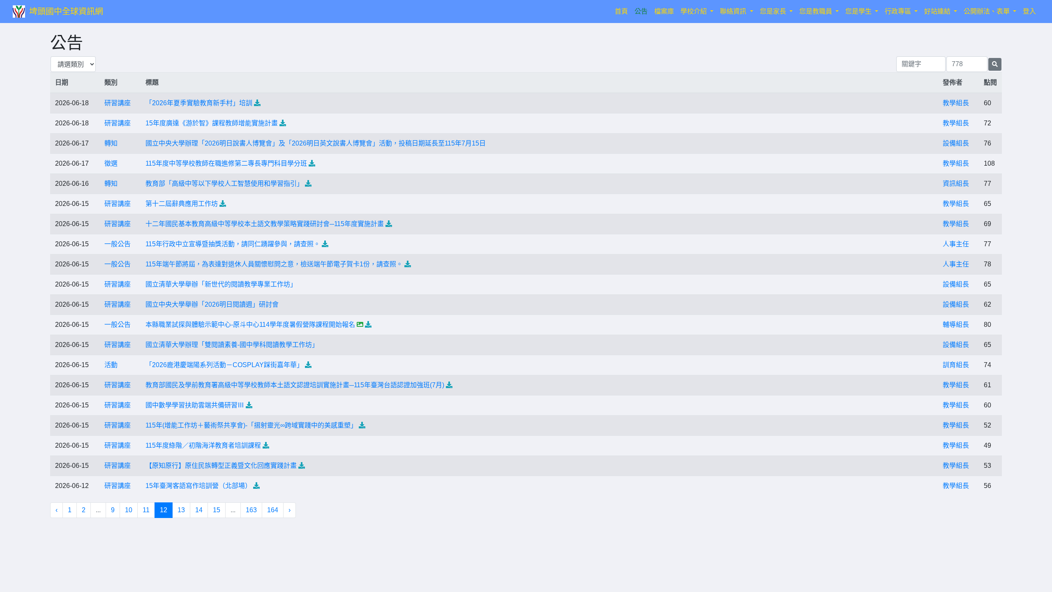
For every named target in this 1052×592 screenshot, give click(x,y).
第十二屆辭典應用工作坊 (181, 203)
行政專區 (899, 11)
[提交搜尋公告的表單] (994, 64)
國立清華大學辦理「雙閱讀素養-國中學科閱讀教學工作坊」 (231, 344)
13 (181, 509)
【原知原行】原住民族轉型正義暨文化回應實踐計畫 (221, 465)
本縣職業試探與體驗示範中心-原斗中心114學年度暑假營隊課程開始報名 (250, 324)
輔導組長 (956, 324)
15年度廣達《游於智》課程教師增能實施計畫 (211, 123)
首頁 (623, 11)
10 (128, 509)
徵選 (111, 163)
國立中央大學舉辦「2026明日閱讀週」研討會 (212, 304)
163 (251, 509)
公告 (641, 11)
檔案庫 (664, 11)
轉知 (111, 143)
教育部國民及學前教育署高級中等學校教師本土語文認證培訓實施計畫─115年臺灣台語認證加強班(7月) (294, 385)
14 (199, 509)
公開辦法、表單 (987, 11)
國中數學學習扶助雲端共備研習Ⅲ (194, 405)
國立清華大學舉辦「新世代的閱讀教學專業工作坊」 (221, 284)
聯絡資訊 (734, 11)
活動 (111, 364)
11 (146, 509)
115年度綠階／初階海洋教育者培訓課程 (203, 445)
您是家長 (774, 11)
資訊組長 (956, 183)
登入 (1029, 11)
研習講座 (117, 102)
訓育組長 (956, 364)
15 (216, 509)
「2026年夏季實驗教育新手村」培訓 (198, 102)
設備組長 (956, 143)
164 (272, 509)
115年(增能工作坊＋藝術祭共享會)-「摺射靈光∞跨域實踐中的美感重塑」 (251, 425)
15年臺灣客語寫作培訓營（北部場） (198, 485)
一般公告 (117, 243)
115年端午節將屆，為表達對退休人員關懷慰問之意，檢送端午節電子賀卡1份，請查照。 (274, 264)
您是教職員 (816, 11)
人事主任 (956, 243)
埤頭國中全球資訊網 (66, 11)
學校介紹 (694, 11)
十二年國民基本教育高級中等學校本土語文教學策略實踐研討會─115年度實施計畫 (264, 223)
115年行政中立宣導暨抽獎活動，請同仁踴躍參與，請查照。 (232, 243)
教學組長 (956, 102)
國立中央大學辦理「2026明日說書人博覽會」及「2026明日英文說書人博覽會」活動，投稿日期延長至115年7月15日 (315, 143)
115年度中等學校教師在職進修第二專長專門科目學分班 (226, 163)
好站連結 (938, 11)
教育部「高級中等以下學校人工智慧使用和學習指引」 (224, 183)
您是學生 (859, 11)
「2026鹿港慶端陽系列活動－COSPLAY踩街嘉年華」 (224, 364)
